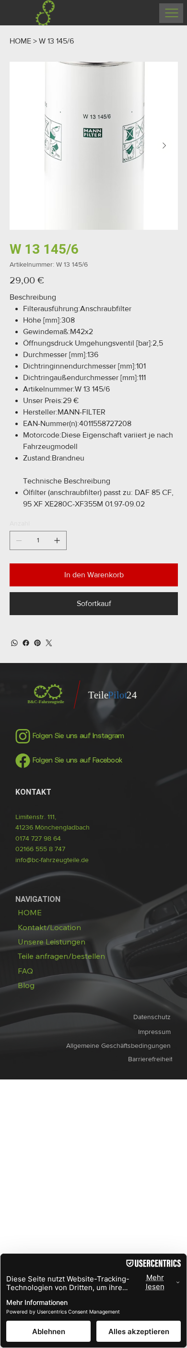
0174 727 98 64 (38, 838)
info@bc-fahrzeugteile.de (52, 860)
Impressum (155, 1031)
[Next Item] (164, 146)
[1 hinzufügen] (57, 540)
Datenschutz (153, 1017)
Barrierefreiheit (150, 1059)
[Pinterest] (37, 643)
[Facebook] (26, 643)
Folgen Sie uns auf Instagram (78, 736)
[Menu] (171, 13)
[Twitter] (49, 643)
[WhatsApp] (14, 643)
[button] (61, 956)
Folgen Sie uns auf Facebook (77, 760)
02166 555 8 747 (40, 849)
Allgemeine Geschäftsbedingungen (119, 1045)
